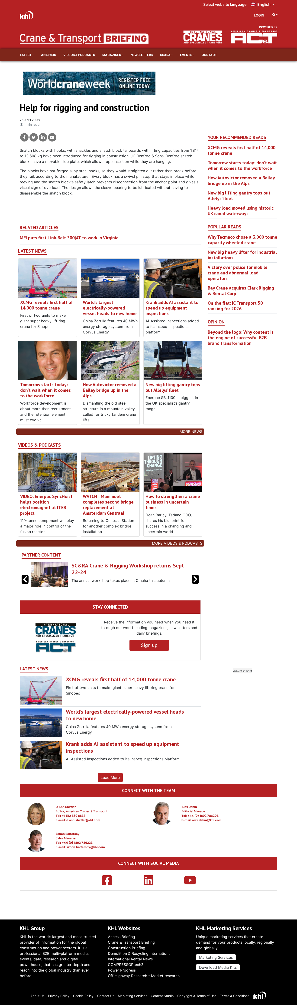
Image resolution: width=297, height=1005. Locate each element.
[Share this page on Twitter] (33, 137)
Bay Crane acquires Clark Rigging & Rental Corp (241, 291)
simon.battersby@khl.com (85, 847)
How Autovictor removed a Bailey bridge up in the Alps (109, 390)
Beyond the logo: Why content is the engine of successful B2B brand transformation (241, 337)
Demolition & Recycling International (139, 953)
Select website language (224, 4)
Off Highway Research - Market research (144, 975)
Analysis (48, 55)
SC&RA (165, 55)
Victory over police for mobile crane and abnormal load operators (238, 272)
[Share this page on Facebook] (24, 137)
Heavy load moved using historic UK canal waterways (241, 211)
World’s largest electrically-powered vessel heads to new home (110, 307)
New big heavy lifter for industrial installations (242, 255)
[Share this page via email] (52, 137)
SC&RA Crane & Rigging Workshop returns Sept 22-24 (127, 569)
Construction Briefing (126, 948)
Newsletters (142, 55)
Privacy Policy (58, 996)
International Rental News (130, 959)
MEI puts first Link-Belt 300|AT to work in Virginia (69, 238)
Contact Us (105, 996)
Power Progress (122, 970)
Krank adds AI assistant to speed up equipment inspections (171, 307)
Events (186, 55)
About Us (37, 996)
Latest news (32, 251)
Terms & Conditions (234, 996)
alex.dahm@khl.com (207, 820)
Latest (26, 55)
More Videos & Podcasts (177, 543)
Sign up (149, 645)
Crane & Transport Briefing (131, 942)
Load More (110, 777)
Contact (209, 55)
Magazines (111, 55)
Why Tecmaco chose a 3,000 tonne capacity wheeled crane (242, 240)
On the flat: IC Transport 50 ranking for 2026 (235, 306)
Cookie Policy (83, 996)
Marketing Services (216, 957)
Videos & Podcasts (79, 55)
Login (259, 15)
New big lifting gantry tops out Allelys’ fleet (172, 387)
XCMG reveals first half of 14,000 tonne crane (46, 305)
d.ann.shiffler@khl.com (83, 820)
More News (191, 431)
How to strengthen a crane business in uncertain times (172, 502)
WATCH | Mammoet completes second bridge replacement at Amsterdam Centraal (108, 504)
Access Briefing (121, 936)
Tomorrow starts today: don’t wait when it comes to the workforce (45, 390)
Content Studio (162, 996)
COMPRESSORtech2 (125, 964)
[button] (195, 579)
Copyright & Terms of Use (196, 996)
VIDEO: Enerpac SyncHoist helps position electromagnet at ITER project (46, 504)
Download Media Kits (218, 967)
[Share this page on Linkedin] (43, 137)
